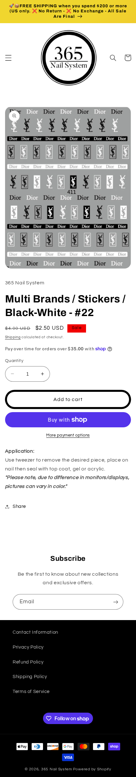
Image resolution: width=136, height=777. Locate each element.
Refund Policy (28, 662)
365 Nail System (56, 769)
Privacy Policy (28, 647)
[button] (8, 57)
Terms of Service (31, 691)
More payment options (68, 435)
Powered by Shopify (92, 769)
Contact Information (35, 632)
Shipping (13, 337)
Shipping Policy (30, 676)
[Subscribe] (115, 602)
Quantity (14, 361)
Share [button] (19, 506)
